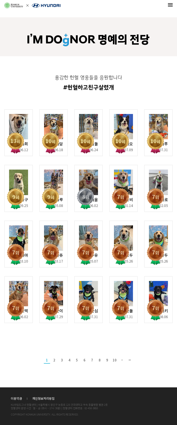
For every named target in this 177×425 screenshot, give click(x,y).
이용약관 (16, 398)
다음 (122, 360)
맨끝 (129, 360)
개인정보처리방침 (43, 398)
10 (115, 360)
